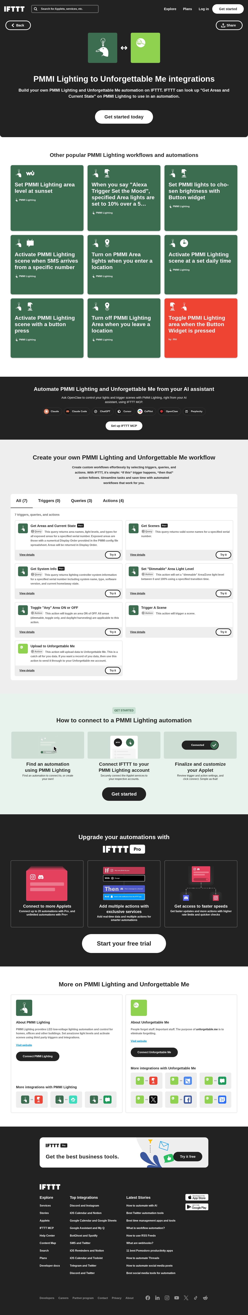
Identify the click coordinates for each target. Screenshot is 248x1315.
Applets (45, 1220)
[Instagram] (167, 1298)
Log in (204, 9)
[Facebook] (148, 1298)
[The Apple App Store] (196, 1198)
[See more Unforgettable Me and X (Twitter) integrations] (146, 1099)
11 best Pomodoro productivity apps (149, 1250)
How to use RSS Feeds (141, 1235)
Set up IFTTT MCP (124, 425)
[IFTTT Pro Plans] (80, 526)
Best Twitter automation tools (145, 1213)
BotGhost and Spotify (84, 1235)
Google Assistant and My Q (87, 1228)
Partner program (83, 1298)
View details (27, 554)
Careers (63, 1298)
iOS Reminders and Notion (87, 1250)
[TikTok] (196, 1298)
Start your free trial (124, 943)
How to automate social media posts (149, 1265)
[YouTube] (177, 1298)
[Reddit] (205, 1298)
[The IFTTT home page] (14, 9)
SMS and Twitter (80, 1243)
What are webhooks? (139, 1243)
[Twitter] (186, 1298)
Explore (170, 9)
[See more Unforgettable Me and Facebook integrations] (181, 1099)
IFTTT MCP (47, 1228)
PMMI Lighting (60, 78)
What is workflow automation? (145, 1228)
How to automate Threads (142, 1258)
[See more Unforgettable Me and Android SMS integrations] (215, 1081)
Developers (47, 1298)
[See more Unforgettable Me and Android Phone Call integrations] (181, 1081)
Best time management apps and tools (150, 1220)
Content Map (48, 1243)
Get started (228, 9)
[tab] (22, 501)
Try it (113, 554)
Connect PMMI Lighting (38, 1056)
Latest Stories (138, 1197)
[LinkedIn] (157, 1298)
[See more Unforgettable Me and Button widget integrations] (146, 1081)
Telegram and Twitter (83, 1265)
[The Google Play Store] (196, 1207)
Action (149, 574)
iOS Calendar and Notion (86, 1213)
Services (45, 1205)
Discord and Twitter (82, 1273)
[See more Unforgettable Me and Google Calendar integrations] (215, 1099)
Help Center (47, 1235)
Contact (103, 1298)
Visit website (24, 1045)
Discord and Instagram (84, 1205)
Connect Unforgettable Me (154, 1052)
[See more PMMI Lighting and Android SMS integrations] (101, 1099)
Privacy (116, 1298)
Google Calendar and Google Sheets (93, 1220)
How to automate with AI (141, 1205)
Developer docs (50, 1265)
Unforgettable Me (133, 78)
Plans (187, 9)
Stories (44, 1213)
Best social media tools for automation (150, 1273)
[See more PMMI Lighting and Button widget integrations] (32, 1099)
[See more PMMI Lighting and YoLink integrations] (66, 1099)
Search (44, 1250)
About (129, 1298)
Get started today (124, 116)
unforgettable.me (207, 1029)
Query (38, 531)
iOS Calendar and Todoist (86, 1258)
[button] (124, 794)
